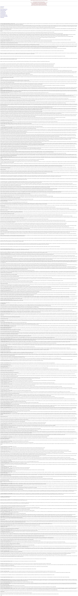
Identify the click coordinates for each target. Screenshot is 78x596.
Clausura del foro (2, 17)
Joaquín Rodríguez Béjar (3, 12)
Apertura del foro (2, 6)
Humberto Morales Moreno (3, 10)
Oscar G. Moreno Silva (2, 11)
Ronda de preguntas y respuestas (3, 16)
